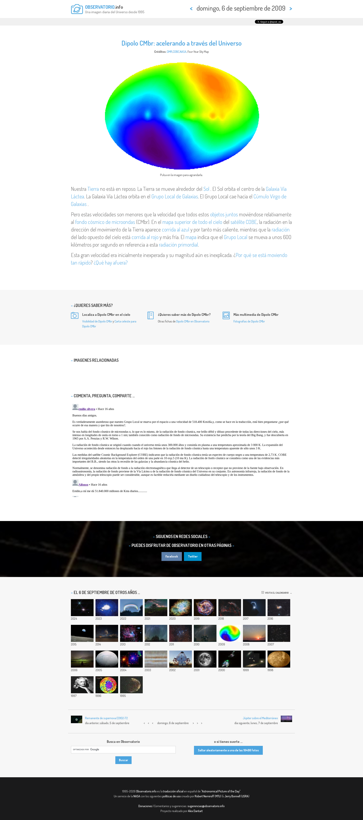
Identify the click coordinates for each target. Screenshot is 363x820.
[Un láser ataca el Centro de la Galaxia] (205, 633)
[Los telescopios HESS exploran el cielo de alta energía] (106, 607)
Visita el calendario (276, 592)
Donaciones (145, 806)
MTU (218, 796)
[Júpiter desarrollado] (156, 659)
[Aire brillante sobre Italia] (156, 633)
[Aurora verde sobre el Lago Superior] (82, 659)
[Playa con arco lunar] (106, 633)
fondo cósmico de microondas (105, 221)
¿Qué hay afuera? (111, 262)
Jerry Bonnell (232, 796)
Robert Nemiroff (204, 796)
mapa (190, 237)
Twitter (193, 556)
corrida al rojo (145, 237)
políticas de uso (171, 796)
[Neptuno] (82, 607)
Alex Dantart (195, 811)
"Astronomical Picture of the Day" (220, 791)
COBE (176, 52)
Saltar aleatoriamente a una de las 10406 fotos (228, 750)
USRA (245, 796)
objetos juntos (224, 214)
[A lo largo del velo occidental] (229, 607)
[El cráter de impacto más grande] (106, 684)
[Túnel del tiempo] (279, 633)
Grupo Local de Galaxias (174, 196)
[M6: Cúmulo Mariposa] (180, 633)
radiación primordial (178, 244)
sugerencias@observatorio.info (206, 806)
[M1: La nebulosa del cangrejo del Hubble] (180, 607)
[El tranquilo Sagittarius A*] (131, 633)
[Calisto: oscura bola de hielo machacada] (131, 684)
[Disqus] (181, 449)
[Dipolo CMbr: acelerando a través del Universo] (229, 633)
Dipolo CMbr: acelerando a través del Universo (182, 43)
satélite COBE (243, 221)
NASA (183, 52)
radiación (281, 229)
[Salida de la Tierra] (82, 633)
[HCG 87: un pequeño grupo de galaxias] (254, 659)
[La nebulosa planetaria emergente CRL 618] (229, 659)
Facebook (171, 556)
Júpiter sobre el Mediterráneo (260, 718)
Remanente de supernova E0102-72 (106, 718)
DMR (169, 52)
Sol (206, 188)
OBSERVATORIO (100, 7)
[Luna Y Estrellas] (205, 659)
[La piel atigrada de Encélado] (106, 659)
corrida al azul (175, 229)
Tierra (93, 188)
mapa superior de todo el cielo (192, 221)
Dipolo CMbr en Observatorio (192, 321)
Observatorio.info (146, 791)
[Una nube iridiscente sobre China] (131, 607)
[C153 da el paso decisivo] (131, 659)
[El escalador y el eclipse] (254, 607)
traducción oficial (173, 791)
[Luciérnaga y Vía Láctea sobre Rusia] (156, 607)
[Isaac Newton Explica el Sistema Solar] (82, 684)
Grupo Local (235, 237)
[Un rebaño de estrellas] (254, 633)
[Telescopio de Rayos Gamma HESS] (180, 659)
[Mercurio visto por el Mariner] (279, 659)
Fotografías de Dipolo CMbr (249, 321)
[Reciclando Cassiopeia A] (205, 607)
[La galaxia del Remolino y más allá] (279, 607)
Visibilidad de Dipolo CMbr (97, 321)
